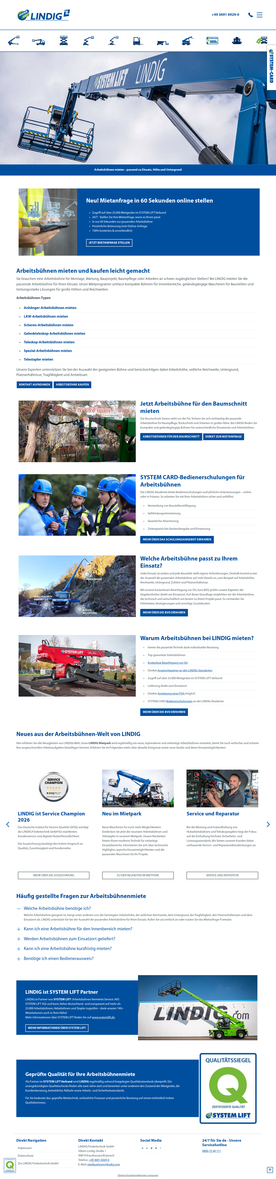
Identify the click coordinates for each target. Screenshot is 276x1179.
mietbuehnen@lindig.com (103, 1164)
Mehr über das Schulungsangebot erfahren (177, 539)
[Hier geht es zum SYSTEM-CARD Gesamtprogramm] (271, 67)
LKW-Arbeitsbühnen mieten (46, 317)
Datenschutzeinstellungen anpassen (138, 1175)
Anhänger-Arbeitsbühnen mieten (50, 308)
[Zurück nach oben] (270, 1170)
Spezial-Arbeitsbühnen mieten (48, 351)
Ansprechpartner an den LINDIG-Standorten (184, 670)
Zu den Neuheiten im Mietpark (138, 875)
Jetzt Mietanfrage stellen (109, 242)
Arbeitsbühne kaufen (72, 384)
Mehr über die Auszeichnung (53, 875)
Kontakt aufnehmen (34, 384)
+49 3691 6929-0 (225, 15)
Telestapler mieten (38, 360)
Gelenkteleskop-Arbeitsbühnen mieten (54, 334)
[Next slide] (268, 824)
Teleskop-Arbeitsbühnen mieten (49, 342)
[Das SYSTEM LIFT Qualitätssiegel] (10, 1165)
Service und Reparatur (222, 875)
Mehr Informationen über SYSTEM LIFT (57, 1028)
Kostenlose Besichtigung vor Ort (168, 662)
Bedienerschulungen (179, 701)
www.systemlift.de (103, 1017)
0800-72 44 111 (211, 1151)
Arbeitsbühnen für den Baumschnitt (171, 436)
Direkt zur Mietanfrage (223, 436)
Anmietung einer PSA (171, 693)
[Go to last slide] (8, 824)
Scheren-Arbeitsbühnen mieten (48, 325)
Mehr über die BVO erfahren (164, 612)
